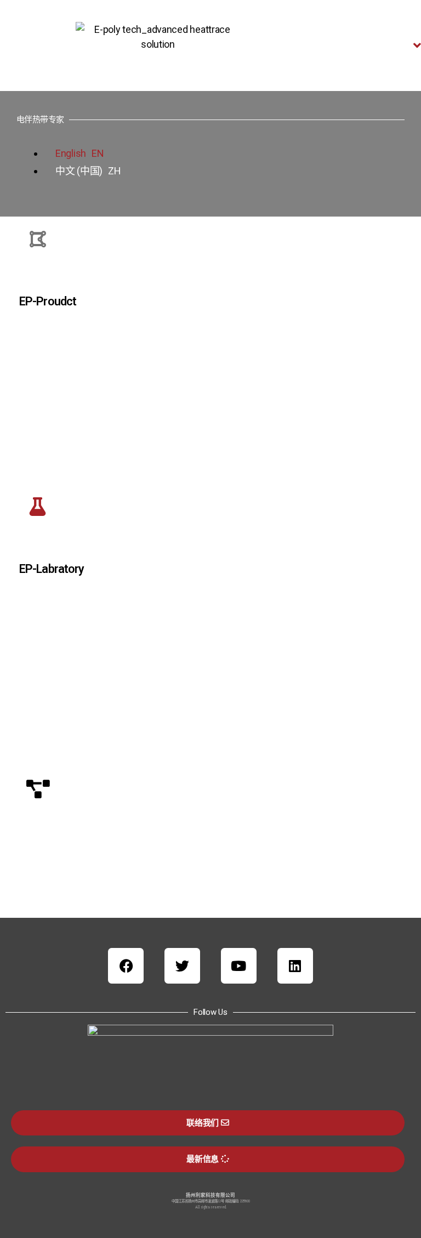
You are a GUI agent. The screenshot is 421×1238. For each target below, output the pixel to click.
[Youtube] (239, 966)
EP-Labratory (51, 569)
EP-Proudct (47, 301)
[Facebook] (126, 966)
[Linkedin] (295, 966)
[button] (368, 46)
